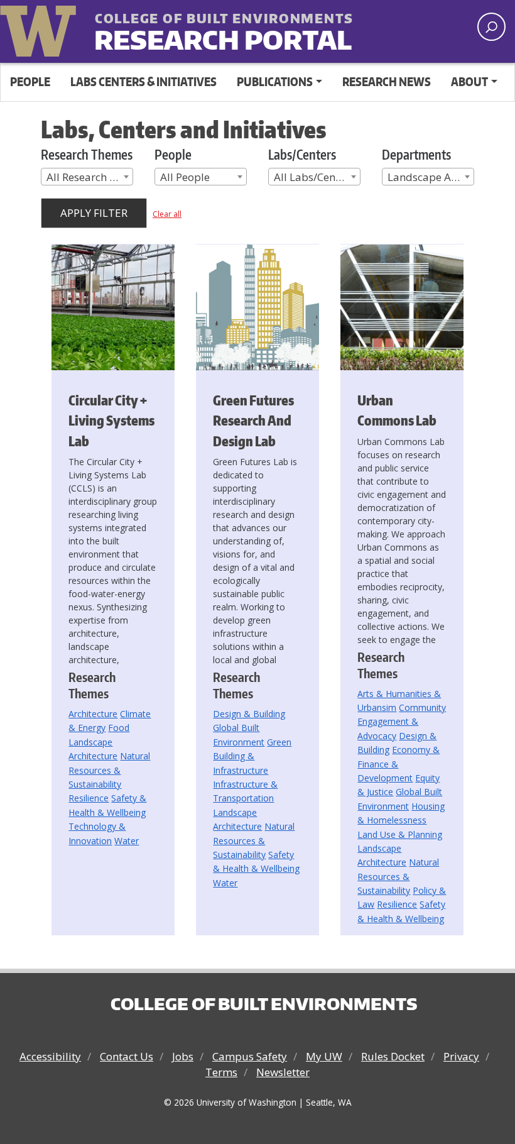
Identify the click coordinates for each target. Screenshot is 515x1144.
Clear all (167, 214)
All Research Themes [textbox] (89, 177)
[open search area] (491, 27)
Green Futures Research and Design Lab (253, 420)
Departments (416, 154)
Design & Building (249, 714)
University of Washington (41, 28)
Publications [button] (275, 81)
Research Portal (191, 30)
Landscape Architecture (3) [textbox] (431, 177)
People (30, 81)
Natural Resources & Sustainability (109, 770)
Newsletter (283, 1072)
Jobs (182, 1056)
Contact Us (126, 1056)
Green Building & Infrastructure (252, 756)
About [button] (469, 81)
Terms (221, 1072)
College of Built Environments (264, 1004)
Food (118, 728)
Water (126, 841)
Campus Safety (249, 1056)
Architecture (92, 714)
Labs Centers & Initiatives (143, 81)
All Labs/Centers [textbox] (314, 177)
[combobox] (87, 176)
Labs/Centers (302, 154)
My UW (324, 1056)
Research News (386, 81)
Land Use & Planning (399, 834)
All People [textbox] (185, 177)
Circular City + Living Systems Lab (111, 420)
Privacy (461, 1056)
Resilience (88, 798)
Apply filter (93, 213)
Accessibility (50, 1056)
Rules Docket (393, 1056)
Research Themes (87, 154)
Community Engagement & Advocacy (401, 721)
